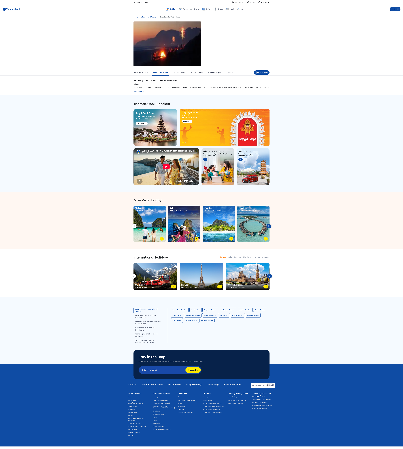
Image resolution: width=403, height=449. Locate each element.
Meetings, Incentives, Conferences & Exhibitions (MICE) (164, 407)
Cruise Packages (233, 397)
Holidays (156, 397)
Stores (252, 2)
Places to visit (179, 72)
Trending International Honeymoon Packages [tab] (144, 341)
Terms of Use (132, 406)
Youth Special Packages (235, 403)
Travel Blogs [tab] (213, 384)
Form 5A (130, 435)
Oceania (237, 257)
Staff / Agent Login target (186, 400)
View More (140, 123)
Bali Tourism (224, 315)
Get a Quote (263, 72)
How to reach (197, 72)
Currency (230, 72)
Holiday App (181, 406)
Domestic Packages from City (212, 403)
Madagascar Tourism (228, 310)
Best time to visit (160, 72)
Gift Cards (156, 411)
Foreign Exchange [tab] (194, 384)
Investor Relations (134, 432)
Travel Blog (156, 423)
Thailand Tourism (210, 315)
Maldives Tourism (207, 320)
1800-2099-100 (142, 2)
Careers (130, 415)
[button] (182, 142)
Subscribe (193, 370)
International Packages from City (213, 406)
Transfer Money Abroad (185, 412)
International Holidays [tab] (152, 384)
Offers (180, 403)
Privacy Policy (132, 412)
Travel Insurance (158, 414)
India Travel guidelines (259, 408)
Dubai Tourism (177, 315)
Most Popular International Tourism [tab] (146, 310)
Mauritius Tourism (245, 310)
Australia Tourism (253, 315)
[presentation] (134, 226)
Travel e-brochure (184, 397)
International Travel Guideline (262, 405)
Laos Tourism (195, 310)
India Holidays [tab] (174, 384)
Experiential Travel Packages (237, 400)
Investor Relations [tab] (232, 384)
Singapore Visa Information (162, 429)
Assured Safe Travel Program (261, 399)
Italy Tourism (177, 320)
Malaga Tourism (141, 72)
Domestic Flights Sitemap (211, 409)
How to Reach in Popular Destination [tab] (145, 329)
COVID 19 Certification (259, 402)
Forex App (181, 409)
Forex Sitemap (207, 400)
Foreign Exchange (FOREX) (161, 403)
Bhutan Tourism (237, 315)
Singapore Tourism (210, 310)
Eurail (232, 9)
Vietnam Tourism (191, 320)
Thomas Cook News (134, 423)
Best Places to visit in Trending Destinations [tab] (148, 322)
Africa (257, 257)
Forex (185, 9)
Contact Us (239, 2)
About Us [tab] (132, 384)
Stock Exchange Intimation (137, 426)
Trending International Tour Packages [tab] (146, 335)
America (266, 257)
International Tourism (180, 310)
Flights (197, 9)
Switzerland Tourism (193, 315)
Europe (223, 257)
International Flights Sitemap (212, 412)
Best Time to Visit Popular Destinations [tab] (145, 316)
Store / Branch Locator (135, 403)
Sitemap (205, 397)
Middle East (248, 257)
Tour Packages (214, 72)
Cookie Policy (132, 429)
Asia (230, 257)
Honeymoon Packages (160, 400)
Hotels (208, 9)
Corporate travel (158, 426)
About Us (131, 397)
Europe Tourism (260, 310)
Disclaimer (131, 409)
